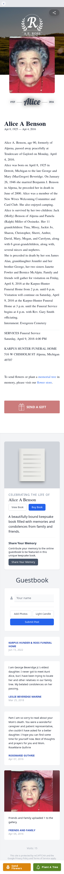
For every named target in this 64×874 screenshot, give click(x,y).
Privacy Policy (22, 858)
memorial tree (47, 377)
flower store (44, 382)
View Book (17, 507)
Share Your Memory (23, 562)
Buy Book (37, 507)
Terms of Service (41, 858)
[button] (32, 791)
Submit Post (32, 622)
